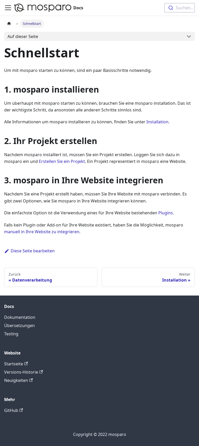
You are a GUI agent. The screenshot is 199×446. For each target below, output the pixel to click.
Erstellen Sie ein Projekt (62, 161)
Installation (157, 122)
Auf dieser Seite (23, 36)
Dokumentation (19, 317)
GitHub (11, 410)
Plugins (165, 213)
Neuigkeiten (16, 380)
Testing (11, 334)
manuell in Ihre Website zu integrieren (41, 232)
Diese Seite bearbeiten (33, 251)
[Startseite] (9, 24)
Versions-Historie (21, 372)
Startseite (13, 364)
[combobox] (179, 7)
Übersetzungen (19, 325)
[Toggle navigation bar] (8, 8)
